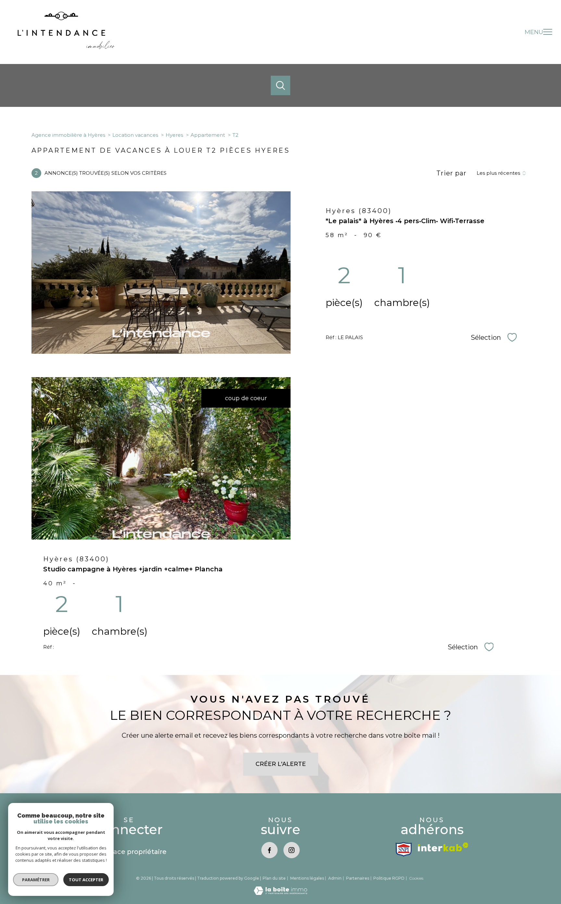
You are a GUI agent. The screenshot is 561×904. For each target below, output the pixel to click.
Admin (335, 878)
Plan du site (274, 878)
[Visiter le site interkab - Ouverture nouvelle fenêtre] (443, 847)
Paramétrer (36, 880)
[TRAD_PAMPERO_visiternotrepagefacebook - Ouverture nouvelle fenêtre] (269, 850)
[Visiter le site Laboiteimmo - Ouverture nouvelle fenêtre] (280, 893)
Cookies (416, 878)
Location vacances (135, 135)
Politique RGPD (389, 878)
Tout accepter (86, 880)
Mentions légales (307, 878)
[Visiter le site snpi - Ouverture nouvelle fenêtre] (403, 849)
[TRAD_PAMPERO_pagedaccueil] (66, 47)
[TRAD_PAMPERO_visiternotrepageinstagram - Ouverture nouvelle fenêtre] (291, 850)
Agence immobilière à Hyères (68, 135)
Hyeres (174, 135)
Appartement (208, 135)
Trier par (451, 173)
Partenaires (357, 878)
